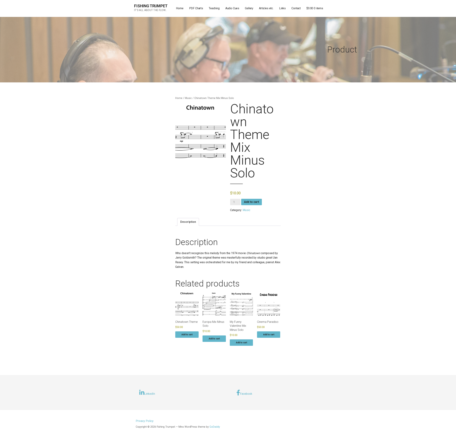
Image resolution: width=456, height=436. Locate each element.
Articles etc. (266, 8)
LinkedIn (149, 393)
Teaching (214, 8)
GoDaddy (214, 426)
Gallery (249, 8)
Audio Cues (232, 8)
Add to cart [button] (187, 334)
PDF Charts (196, 8)
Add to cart (251, 202)
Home (179, 8)
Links (282, 8)
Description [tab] (188, 222)
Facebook (246, 393)
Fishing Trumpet (151, 6)
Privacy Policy (145, 421)
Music (188, 98)
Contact (296, 8)
